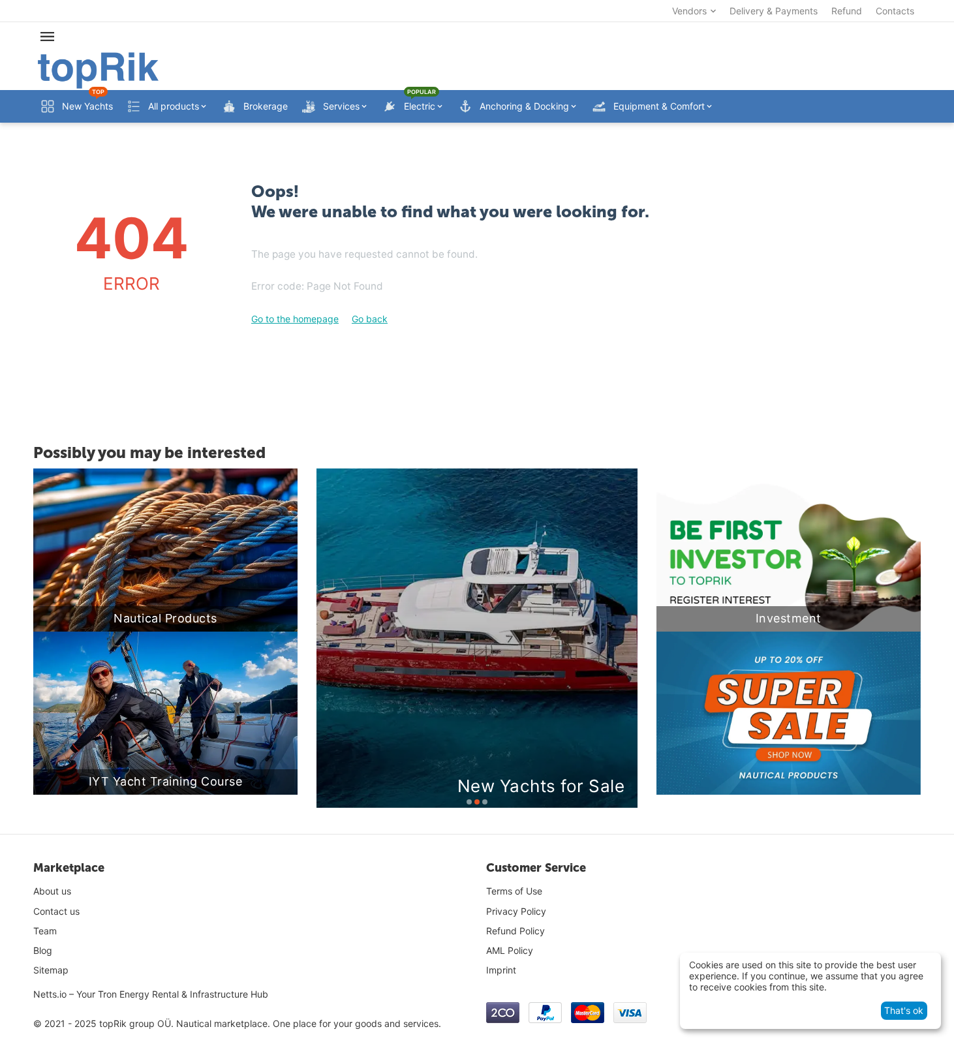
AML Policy (509, 950)
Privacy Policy (516, 911)
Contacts (895, 10)
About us (52, 890)
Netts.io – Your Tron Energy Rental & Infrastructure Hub (150, 994)
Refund (846, 10)
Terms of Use (514, 890)
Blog (42, 950)
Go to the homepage (295, 318)
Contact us (56, 911)
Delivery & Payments (774, 10)
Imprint (501, 969)
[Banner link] (788, 713)
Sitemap (51, 969)
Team (45, 930)
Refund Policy (515, 930)
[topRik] (98, 69)
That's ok (903, 1010)
